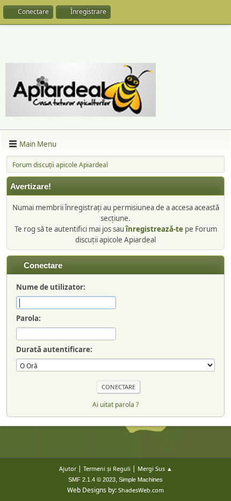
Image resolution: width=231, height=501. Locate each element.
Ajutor (67, 468)
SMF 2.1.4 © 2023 (92, 479)
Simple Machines (141, 479)
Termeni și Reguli (107, 468)
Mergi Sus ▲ (155, 468)
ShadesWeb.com (141, 490)
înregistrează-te (154, 229)
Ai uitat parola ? (115, 404)
